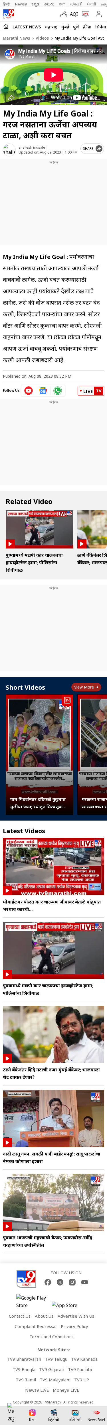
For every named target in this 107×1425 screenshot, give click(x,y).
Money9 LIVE (66, 1390)
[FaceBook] (48, 1282)
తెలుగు (49, 4)
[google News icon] (43, 390)
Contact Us (20, 1316)
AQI (74, 14)
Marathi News (16, 38)
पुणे (76, 27)
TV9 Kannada (84, 1359)
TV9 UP (81, 1380)
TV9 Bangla (24, 1369)
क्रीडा (87, 27)
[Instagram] (72, 1282)
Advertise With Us (76, 1316)
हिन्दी (7, 4)
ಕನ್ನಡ (35, 4)
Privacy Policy (74, 1326)
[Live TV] (84, 14)
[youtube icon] (28, 390)
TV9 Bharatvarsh (24, 1359)
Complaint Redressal (35, 1326)
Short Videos (25, 687)
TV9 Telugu (56, 1359)
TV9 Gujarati (51, 1369)
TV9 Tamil (26, 1380)
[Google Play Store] (33, 1301)
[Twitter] (60, 1282)
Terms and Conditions (51, 1336)
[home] (6, 26)
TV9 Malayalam (55, 1380)
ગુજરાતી (76, 4)
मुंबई (65, 27)
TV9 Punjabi (80, 1369)
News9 (21, 4)
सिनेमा (100, 27)
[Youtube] (84, 1282)
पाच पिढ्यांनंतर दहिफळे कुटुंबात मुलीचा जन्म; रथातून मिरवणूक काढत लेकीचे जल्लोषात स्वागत (38, 803)
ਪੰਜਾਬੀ (91, 4)
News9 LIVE (37, 1390)
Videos (42, 38)
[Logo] (8, 14)
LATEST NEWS (27, 27)
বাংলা (62, 4)
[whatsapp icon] (58, 390)
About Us (44, 1316)
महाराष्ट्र (51, 27)
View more (84, 687)
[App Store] (69, 1307)
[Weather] (65, 14)
